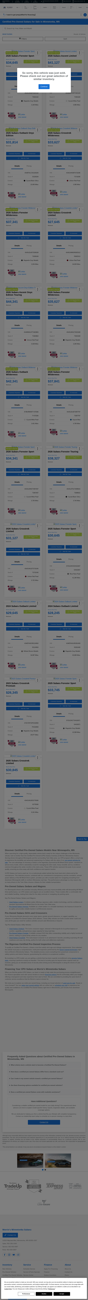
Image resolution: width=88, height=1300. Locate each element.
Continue (44, 87)
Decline (44, 1294)
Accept (62, 1294)
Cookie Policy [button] (8, 1289)
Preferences (26, 1294)
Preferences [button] (51, 1289)
